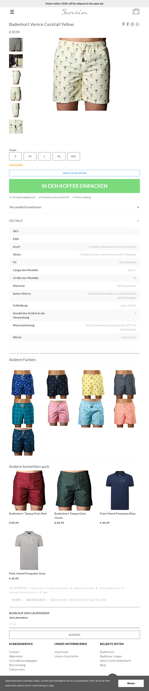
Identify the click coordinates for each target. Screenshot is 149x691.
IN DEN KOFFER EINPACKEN (75, 186)
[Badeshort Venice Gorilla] (91, 384)
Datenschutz (17, 669)
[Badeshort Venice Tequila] (91, 413)
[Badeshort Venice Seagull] (23, 384)
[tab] (74, 207)
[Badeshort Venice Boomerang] (23, 413)
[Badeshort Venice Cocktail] (125, 413)
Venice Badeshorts (110, 588)
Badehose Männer (83, 588)
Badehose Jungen (111, 656)
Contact (14, 651)
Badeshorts (37, 588)
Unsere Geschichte (66, 656)
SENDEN (74, 634)
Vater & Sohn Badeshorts (23, 592)
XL (59, 156)
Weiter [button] (131, 683)
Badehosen (107, 651)
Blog (102, 665)
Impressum (62, 651)
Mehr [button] (51, 685)
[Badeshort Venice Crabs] (57, 384)
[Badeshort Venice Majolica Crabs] (23, 442)
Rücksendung (17, 665)
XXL (73, 156)
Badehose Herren (59, 588)
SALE (45, 592)
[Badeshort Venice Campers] (125, 384)
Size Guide (16, 164)
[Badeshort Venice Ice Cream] (57, 413)
